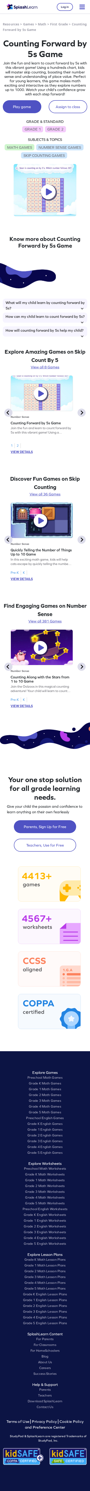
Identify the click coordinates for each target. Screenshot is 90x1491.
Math (42, 24)
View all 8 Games (45, 367)
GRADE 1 (33, 129)
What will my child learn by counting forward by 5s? (45, 305)
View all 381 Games (45, 621)
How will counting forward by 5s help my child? (45, 330)
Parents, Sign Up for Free (45, 827)
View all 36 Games (45, 494)
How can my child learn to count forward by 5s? (45, 316)
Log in (65, 7)
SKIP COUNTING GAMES (44, 155)
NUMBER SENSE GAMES (60, 147)
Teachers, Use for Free (45, 845)
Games (28, 24)
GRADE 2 (55, 129)
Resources (11, 24)
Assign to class (68, 107)
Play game (22, 107)
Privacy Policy (44, 1421)
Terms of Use (18, 1421)
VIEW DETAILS (22, 452)
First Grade (59, 24)
